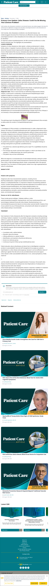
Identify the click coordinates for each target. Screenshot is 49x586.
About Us (24, 540)
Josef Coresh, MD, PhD (8, 495)
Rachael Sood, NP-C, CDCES (10, 343)
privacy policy (26, 294)
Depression (4, 300)
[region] (24, 580)
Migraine (10, 300)
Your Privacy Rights (9, 583)
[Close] (47, 576)
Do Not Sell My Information (24, 549)
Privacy (24, 547)
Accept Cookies (34, 583)
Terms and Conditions (24, 546)
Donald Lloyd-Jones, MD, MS (10, 420)
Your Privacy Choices (24, 550)
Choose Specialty (23, 5)
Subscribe (41, 292)
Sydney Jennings (7, 381)
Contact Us (24, 543)
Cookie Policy (18, 580)
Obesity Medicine (17, 300)
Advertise (24, 541)
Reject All (43, 583)
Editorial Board (24, 544)
